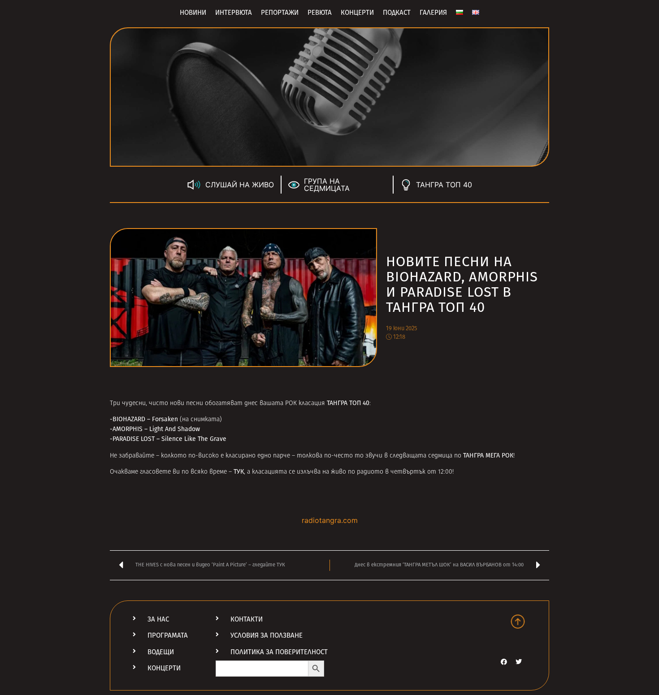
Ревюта (320, 13)
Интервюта (233, 13)
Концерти (357, 13)
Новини (193, 13)
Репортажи (280, 13)
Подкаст (397, 13)
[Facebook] (504, 662)
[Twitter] (518, 662)
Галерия (433, 13)
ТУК (239, 471)
